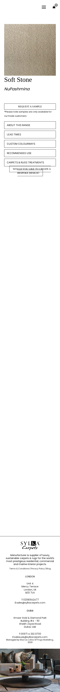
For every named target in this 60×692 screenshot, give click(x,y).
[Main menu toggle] (44, 7)
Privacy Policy (38, 568)
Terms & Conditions (19, 568)
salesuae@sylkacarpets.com (31, 637)
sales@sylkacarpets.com (30, 602)
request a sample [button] (22, 255)
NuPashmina (17, 89)
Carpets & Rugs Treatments (25, 162)
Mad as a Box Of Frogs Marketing (37, 639)
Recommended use (19, 153)
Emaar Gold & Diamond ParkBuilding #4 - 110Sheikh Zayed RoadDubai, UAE (30, 622)
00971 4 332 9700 (31, 634)
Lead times (14, 134)
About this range (18, 125)
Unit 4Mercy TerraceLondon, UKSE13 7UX (30, 588)
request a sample (30, 106)
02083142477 (31, 599)
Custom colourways (21, 143)
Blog (48, 568)
